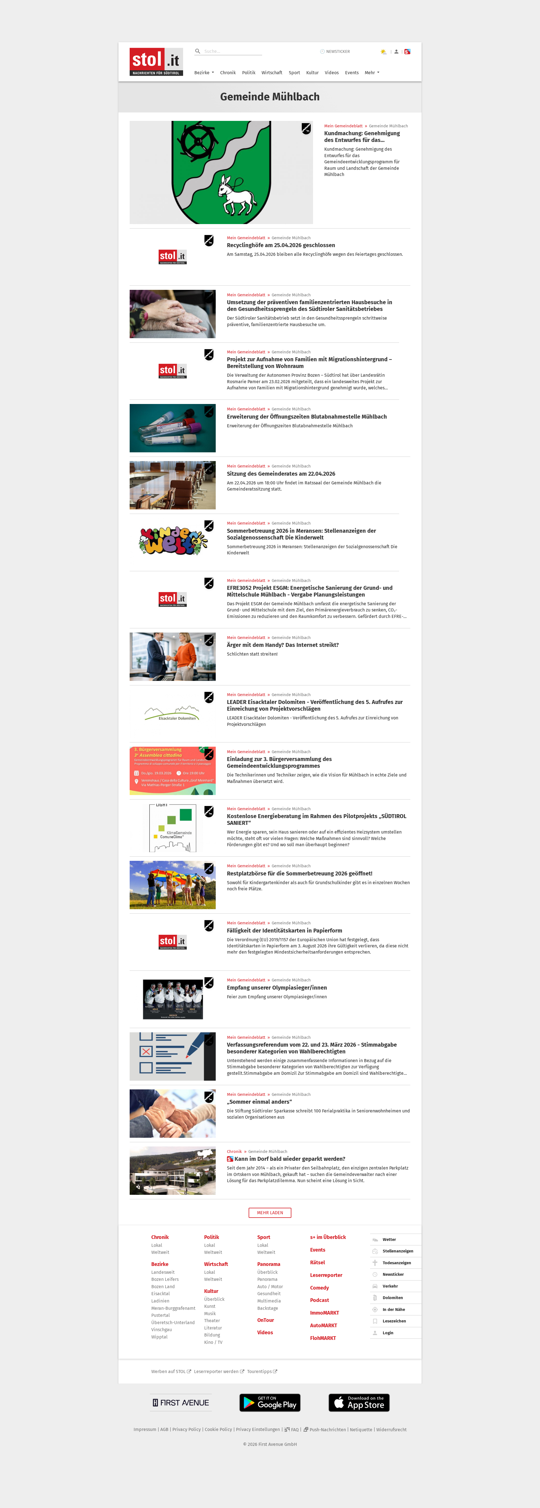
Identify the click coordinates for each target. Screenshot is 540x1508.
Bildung (212, 1335)
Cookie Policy (218, 1429)
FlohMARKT (323, 1338)
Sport (294, 72)
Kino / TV (213, 1342)
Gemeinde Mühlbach (388, 126)
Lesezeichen (394, 1321)
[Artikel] (221, 172)
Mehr (370, 72)
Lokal (156, 1245)
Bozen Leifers (165, 1279)
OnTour (265, 1320)
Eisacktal (160, 1293)
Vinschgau (161, 1329)
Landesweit (163, 1272)
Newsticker (393, 1274)
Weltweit (160, 1252)
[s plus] (407, 52)
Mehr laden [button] (270, 1212)
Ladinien (160, 1301)
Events (352, 72)
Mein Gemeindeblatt (343, 126)
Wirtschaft (272, 72)
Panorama (268, 1264)
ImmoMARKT (324, 1313)
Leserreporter (326, 1275)
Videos (332, 72)
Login (388, 1332)
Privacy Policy (186, 1429)
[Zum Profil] (396, 52)
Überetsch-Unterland (173, 1322)
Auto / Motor (270, 1286)
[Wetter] (383, 51)
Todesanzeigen (397, 1262)
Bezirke (202, 72)
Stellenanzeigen (398, 1251)
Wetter (389, 1239)
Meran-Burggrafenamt (173, 1308)
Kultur (312, 72)
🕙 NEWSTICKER (335, 51)
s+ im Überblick (328, 1237)
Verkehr (390, 1286)
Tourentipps (259, 1371)
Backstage (267, 1308)
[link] (367, 136)
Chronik (228, 72)
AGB (164, 1429)
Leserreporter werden (216, 1371)
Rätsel (317, 1263)
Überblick (214, 1299)
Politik (248, 72)
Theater (212, 1320)
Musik (210, 1313)
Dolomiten (393, 1297)
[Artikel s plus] (173, 1170)
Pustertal (160, 1315)
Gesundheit (269, 1293)
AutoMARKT (323, 1326)
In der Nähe (394, 1309)
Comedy (319, 1288)
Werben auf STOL (168, 1371)
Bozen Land (163, 1286)
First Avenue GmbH (277, 1444)
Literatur (213, 1328)
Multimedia (269, 1301)
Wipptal (159, 1337)
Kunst (209, 1306)
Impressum (145, 1429)
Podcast (319, 1300)
